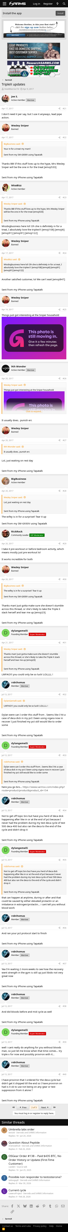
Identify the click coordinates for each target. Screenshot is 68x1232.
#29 (64, 543)
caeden (12, 1166)
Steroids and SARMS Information (31, 1132)
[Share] (59, 109)
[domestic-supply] (33, 50)
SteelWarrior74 (11, 88)
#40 (64, 1074)
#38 (64, 1006)
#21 (64, 108)
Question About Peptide (24, 1142)
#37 (64, 963)
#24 (64, 253)
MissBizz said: (10, 259)
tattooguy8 (13, 1180)
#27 (64, 440)
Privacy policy (40, 1225)
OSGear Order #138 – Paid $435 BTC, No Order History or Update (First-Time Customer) (35, 1160)
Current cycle (17, 1190)
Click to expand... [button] (34, 411)
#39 (64, 1042)
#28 (64, 491)
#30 (64, 579)
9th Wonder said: (12, 446)
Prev (24, 1107)
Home (59, 1225)
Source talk (22, 1166)
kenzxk (12, 1132)
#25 (64, 309)
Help (51, 1225)
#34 (64, 810)
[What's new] (57, 3)
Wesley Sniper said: (13, 203)
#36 (64, 927)
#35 (64, 859)
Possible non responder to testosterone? (35, 1177)
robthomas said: (12, 761)
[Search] (64, 3)
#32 (64, 694)
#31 (64, 642)
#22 (64, 137)
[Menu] (4, 3)
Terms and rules (23, 1225)
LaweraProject (15, 1193)
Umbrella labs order (21, 1129)
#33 (64, 755)
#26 (64, 378)
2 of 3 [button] (34, 1107)
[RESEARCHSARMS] (33, 68)
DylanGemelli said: (13, 700)
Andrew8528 (14, 1145)
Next (44, 1107)
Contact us (7, 1225)
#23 (64, 197)
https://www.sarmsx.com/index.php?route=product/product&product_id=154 (33, 788)
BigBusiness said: (12, 143)
